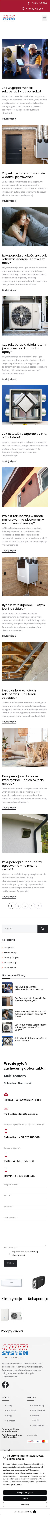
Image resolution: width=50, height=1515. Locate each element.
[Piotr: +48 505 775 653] (6, 1155)
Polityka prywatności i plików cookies (12, 1436)
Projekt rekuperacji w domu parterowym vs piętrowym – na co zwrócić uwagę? (23, 519)
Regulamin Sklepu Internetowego (10, 1430)
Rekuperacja (10, 962)
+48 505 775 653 (34, 8)
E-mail (8, 1195)
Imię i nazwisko (12, 1184)
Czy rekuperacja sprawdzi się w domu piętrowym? (30, 999)
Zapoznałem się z (25, 1253)
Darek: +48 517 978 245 (19, 1176)
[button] (44, 18)
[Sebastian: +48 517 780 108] (6, 1131)
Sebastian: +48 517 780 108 (22, 1137)
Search (42, 929)
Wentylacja (10, 967)
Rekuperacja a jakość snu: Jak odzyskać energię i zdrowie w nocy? (31, 1014)
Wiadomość (10, 1217)
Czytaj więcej (9, 118)
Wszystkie (9, 947)
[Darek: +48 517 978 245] (6, 1170)
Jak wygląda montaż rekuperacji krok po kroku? (29, 988)
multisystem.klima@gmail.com (21, 1114)
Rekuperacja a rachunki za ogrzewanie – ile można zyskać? (22, 865)
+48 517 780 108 (39, 2)
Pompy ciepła (11, 957)
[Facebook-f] (5, 1384)
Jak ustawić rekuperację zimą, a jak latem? (31, 1039)
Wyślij (11, 1263)
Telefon (8, 1206)
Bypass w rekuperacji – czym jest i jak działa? (23, 607)
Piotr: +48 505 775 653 (19, 1161)
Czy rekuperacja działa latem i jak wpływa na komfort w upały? (31, 1027)
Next (39, 906)
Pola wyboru (10, 1247)
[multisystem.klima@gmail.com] (6, 1108)
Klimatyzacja (10, 952)
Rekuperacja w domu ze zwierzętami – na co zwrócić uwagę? (23, 780)
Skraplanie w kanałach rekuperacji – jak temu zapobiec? (19, 694)
